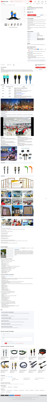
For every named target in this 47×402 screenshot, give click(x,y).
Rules (45, 3)
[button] (28, 1)
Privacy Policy (34, 399)
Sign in (45, 1)
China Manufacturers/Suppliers (18, 397)
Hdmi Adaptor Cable (42, 390)
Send (5, 343)
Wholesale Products (23, 397)
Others (13, 380)
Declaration (31, 399)
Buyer (30, 3)
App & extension (38, 3)
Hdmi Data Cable (37, 390)
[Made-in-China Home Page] (4, 1)
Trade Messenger (11, 395)
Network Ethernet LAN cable (15, 379)
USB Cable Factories (3, 390)
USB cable (2, 379)
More (1, 393)
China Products (12, 397)
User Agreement (27, 399)
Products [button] (12, 1)
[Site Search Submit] (31, 1)
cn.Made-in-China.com (30, 398)
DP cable (2, 380)
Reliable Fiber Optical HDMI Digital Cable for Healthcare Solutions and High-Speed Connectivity (41, 358)
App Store (2, 395)
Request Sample (38, 16)
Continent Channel (31, 397)
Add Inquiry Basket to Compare (13, 27)
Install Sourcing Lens (18, 395)
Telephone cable (36, 379)
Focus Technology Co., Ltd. (18, 399)
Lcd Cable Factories (16, 390)
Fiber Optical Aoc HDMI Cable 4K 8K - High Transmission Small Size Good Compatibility (33, 358)
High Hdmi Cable (32, 390)
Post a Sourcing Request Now (19, 343)
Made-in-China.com (20, 398)
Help (34, 3)
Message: (3, 337)
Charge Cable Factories (21, 390)
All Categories (3, 3)
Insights (38, 397)
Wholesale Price (27, 397)
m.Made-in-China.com (25, 398)
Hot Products (9, 397)
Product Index (35, 397)
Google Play (6, 395)
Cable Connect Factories (9, 390)
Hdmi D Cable (27, 390)
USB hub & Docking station (26, 379)
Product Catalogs (10, 376)
